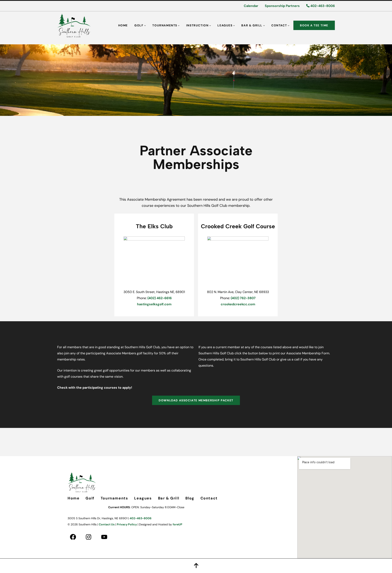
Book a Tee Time (314, 25)
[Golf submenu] (145, 25)
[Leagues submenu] (234, 25)
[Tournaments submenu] (178, 25)
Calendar (251, 6)
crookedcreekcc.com (238, 304)
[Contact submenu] (288, 25)
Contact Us (107, 524)
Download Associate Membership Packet (196, 400)
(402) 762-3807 (243, 298)
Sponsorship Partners (282, 6)
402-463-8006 (322, 6)
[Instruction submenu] (210, 25)
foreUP (177, 524)
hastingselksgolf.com (154, 304)
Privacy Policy (127, 524)
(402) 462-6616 (159, 298)
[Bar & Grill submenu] (264, 25)
